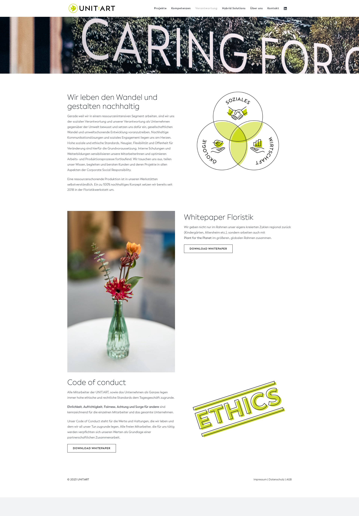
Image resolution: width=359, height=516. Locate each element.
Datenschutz (276, 479)
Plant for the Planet (198, 238)
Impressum (260, 479)
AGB (289, 479)
